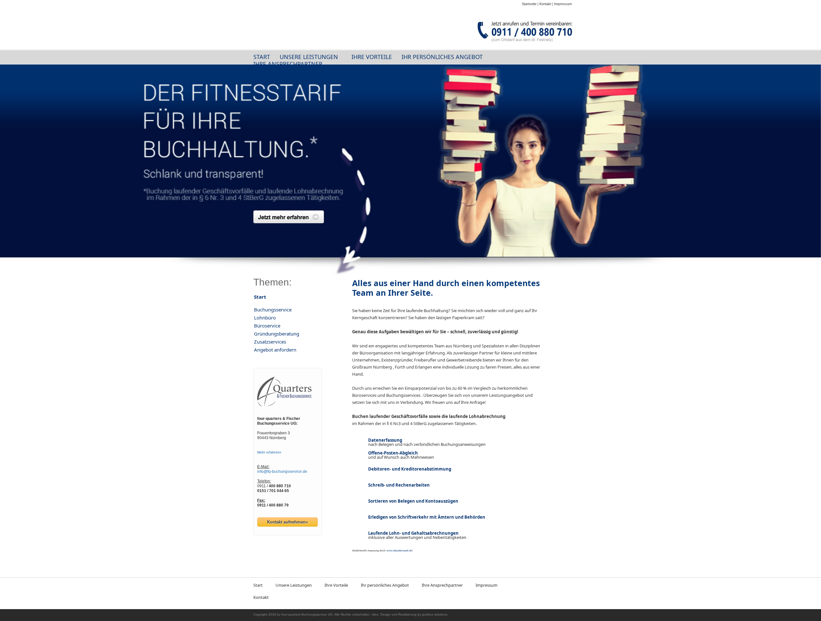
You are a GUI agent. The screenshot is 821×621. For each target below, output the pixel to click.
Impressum (563, 4)
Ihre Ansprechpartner (287, 64)
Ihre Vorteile (371, 57)
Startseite (529, 4)
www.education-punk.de (399, 550)
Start (261, 57)
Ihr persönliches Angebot (442, 57)
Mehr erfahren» (269, 452)
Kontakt (545, 4)
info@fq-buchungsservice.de (282, 471)
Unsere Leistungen (309, 57)
